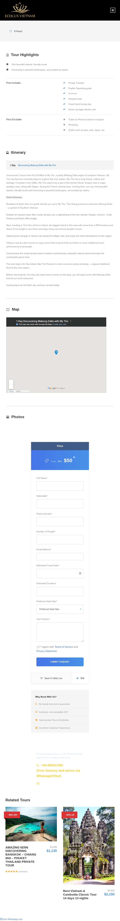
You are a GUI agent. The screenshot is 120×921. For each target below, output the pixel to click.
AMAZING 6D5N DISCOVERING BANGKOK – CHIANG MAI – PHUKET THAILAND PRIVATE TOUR (20, 856)
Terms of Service (64, 647)
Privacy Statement (46, 651)
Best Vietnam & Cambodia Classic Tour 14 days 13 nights (80, 894)
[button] (11, 919)
